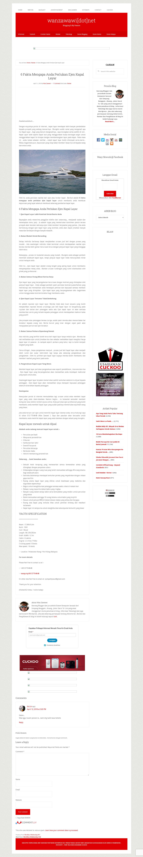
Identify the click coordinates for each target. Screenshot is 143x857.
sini (55, 617)
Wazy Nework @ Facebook (110, 157)
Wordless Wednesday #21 (32, 835)
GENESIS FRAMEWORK (113, 843)
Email (18, 790)
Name (18, 779)
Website (19, 800)
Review (69, 83)
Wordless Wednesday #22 (32, 837)
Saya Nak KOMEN (23, 818)
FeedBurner (116, 198)
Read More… (110, 122)
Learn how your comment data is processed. (61, 830)
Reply (21, 722)
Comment (20, 752)
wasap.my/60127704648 (30, 574)
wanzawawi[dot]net (71, 20)
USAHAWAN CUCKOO (80, 845)
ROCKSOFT (59, 845)
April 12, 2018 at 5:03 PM (36, 709)
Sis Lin (29, 707)
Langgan (52, 640)
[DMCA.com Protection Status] (110, 494)
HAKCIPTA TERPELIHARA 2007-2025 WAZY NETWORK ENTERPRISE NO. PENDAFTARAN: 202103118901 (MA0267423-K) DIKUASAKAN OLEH (64, 843)
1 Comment (56, 83)
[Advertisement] (71, 41)
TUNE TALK (67, 845)
